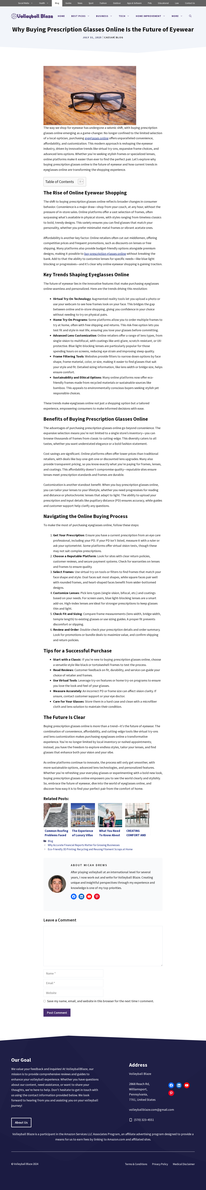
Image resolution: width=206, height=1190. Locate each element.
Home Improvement (148, 16)
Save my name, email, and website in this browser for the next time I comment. (100, 1001)
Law (177, 3)
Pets (150, 3)
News (80, 3)
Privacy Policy (160, 1164)
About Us (21, 1122)
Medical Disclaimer (184, 1164)
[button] (190, 16)
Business (102, 16)
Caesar (109, 37)
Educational (163, 3)
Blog (57, 3)
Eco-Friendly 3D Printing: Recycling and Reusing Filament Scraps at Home (90, 849)
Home (61, 16)
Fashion (103, 3)
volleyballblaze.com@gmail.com (151, 1110)
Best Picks (78, 16)
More (175, 16)
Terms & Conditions (136, 1164)
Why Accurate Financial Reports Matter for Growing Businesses (84, 845)
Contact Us (190, 3)
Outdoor (117, 3)
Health (42, 3)
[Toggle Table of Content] (79, 181)
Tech (122, 16)
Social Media (23, 3)
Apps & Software (134, 3)
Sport (91, 3)
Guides (68, 3)
